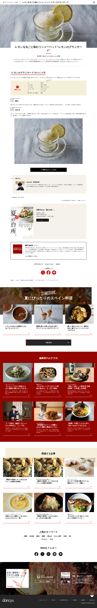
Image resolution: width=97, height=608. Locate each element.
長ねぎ (49, 536)
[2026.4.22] (17, 502)
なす (51, 539)
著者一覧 (53, 600)
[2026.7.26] (17, 467)
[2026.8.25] (17, 372)
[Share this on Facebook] (48, 272)
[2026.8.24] (48, 372)
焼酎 (25, 536)
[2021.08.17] (79, 314)
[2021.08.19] (48, 314)
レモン (58, 264)
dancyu (12, 280)
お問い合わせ (92, 600)
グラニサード (38, 264)
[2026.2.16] (79, 467)
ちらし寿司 (57, 536)
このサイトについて (43, 600)
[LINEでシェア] (54, 272)
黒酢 (43, 536)
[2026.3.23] (79, 502)
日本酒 (31, 536)
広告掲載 (74, 600)
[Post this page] (43, 272)
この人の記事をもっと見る (31, 256)
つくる (17, 280)
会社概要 (83, 600)
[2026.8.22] (17, 411)
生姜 (65, 536)
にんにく (45, 539)
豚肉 (37, 536)
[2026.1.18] (48, 467)
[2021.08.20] (17, 314)
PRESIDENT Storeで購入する (82, 579)
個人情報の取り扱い (64, 600)
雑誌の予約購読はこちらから (82, 582)
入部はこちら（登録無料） (45, 581)
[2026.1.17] (48, 502)
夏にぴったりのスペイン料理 (51, 56)
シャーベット (49, 264)
